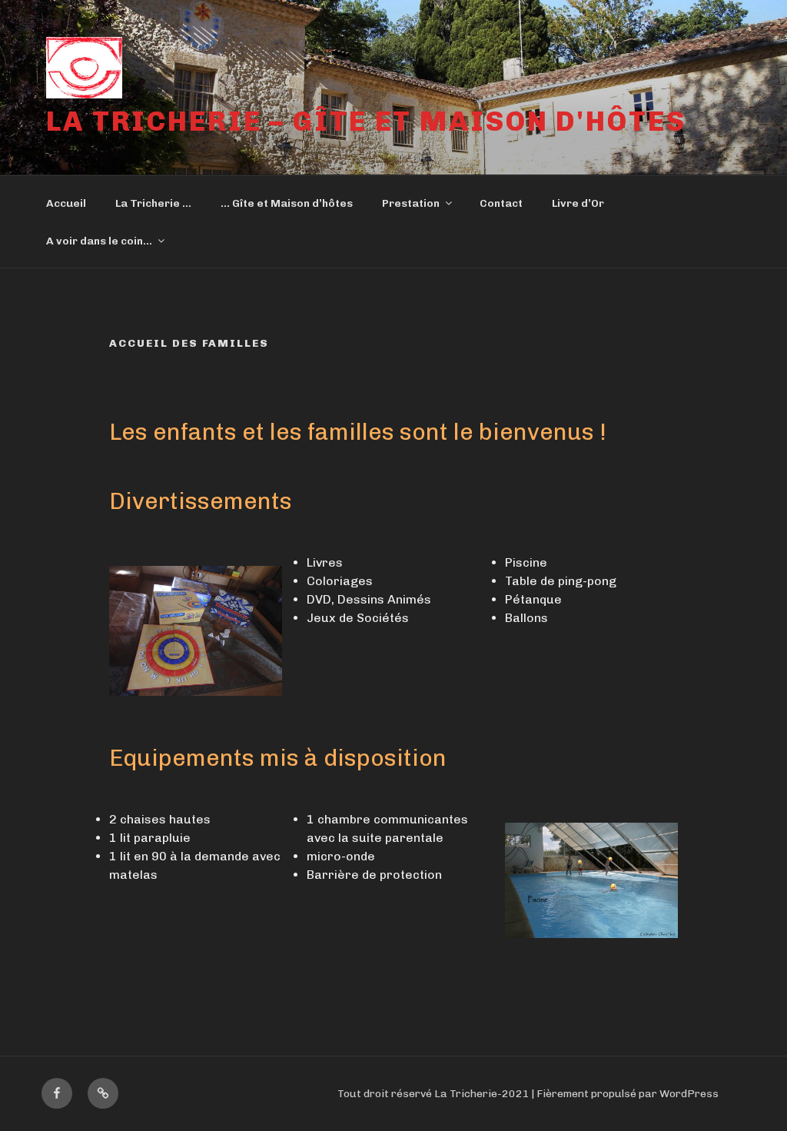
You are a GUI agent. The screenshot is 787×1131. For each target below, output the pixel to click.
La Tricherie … (153, 203)
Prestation (411, 203)
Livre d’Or (578, 203)
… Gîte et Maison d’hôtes (287, 203)
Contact (501, 203)
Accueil (66, 203)
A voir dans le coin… (99, 241)
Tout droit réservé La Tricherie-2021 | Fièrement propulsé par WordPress (528, 1093)
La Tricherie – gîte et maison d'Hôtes (366, 121)
